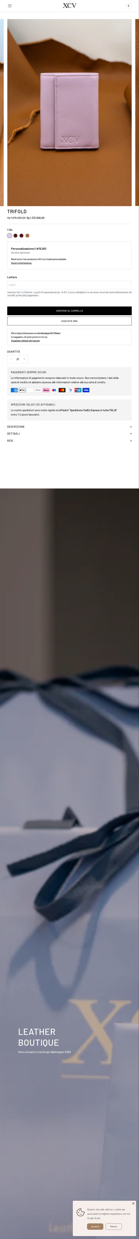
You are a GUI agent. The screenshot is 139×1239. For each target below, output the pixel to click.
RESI (10, 440)
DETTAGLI (13, 433)
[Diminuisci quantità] (24, 359)
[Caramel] (27, 235)
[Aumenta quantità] (11, 359)
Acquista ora (69, 321)
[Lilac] (9, 235)
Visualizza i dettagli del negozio (25, 340)
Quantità (13, 351)
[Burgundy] (15, 235)
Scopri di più (93, 1218)
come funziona (24, 263)
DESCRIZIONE (16, 426)
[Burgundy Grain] (21, 235)
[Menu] (9, 6)
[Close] (133, 1203)
